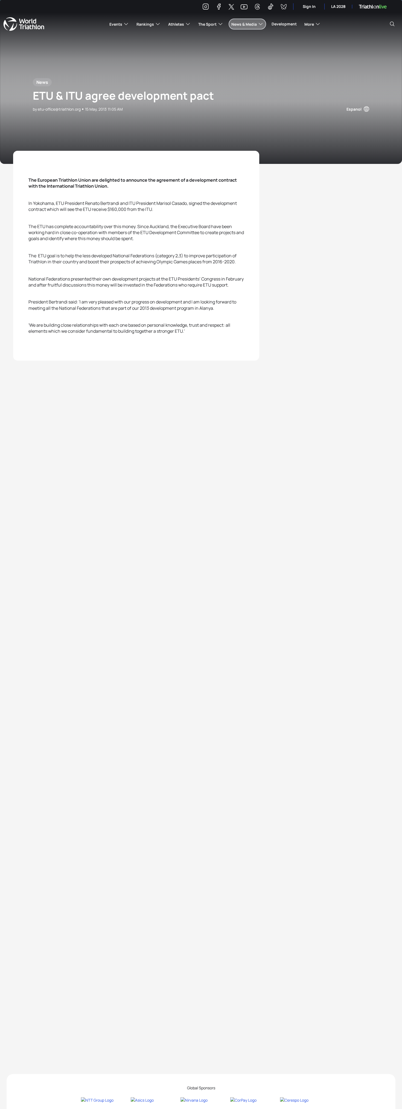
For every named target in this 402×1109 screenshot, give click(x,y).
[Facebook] (218, 7)
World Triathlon (23, 24)
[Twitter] (231, 7)
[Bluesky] (283, 7)
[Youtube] (244, 7)
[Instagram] (205, 7)
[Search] (392, 24)
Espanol (354, 109)
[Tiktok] (270, 7)
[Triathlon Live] (373, 7)
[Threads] (257, 7)
